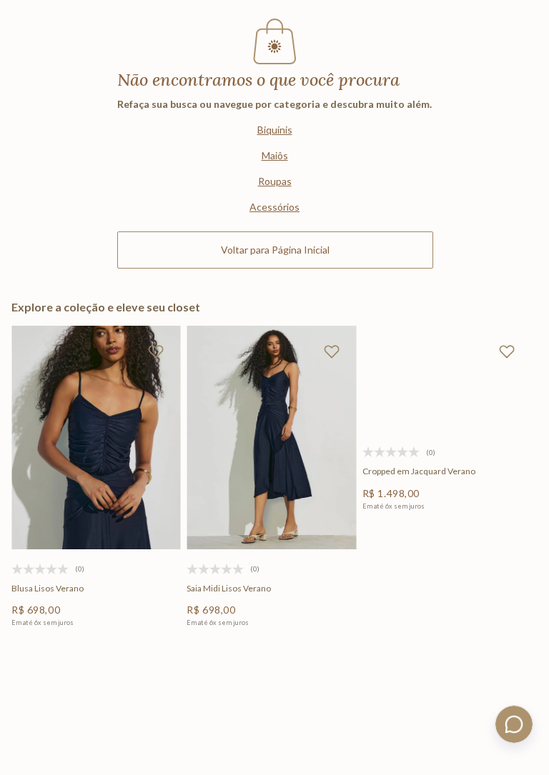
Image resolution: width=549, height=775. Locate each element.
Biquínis (274, 130)
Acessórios (274, 207)
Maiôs (275, 155)
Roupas (275, 181)
